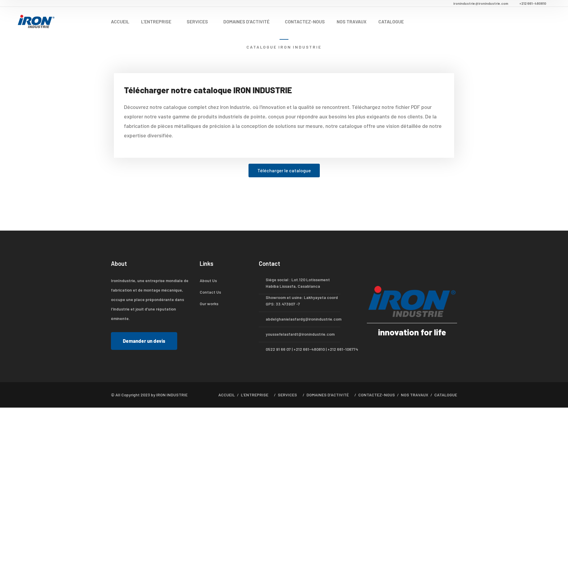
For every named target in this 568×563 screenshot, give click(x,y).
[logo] (36, 20)
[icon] (369, 265)
